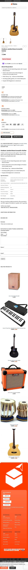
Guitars (15, 45)
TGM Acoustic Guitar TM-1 (14, 457)
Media (16, 535)
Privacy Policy (17, 520)
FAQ (15, 527)
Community (17, 541)
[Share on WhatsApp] (5, 139)
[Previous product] (26, 46)
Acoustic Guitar (5, 47)
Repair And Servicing (7, 528)
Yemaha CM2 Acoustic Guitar (14, 360)
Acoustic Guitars (9, 198)
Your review (4, 235)
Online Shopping (6, 517)
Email (2, 253)
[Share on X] (9, 139)
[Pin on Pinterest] (12, 139)
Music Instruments (9, 45)
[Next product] (23, 46)
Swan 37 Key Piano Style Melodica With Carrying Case (14, 328)
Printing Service (6, 522)
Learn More (17, 101)
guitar (22, 145)
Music (3, 45)
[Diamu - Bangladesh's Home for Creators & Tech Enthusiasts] (14, 4)
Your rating (4, 232)
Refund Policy (17, 524)
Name (2, 247)
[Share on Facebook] (7, 139)
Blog (16, 539)
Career (16, 537)
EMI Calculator (6, 132)
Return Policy (17, 522)
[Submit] (25, 7)
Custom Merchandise (7, 520)
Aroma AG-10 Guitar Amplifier (14, 392)
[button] (2, 4)
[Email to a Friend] (10, 139)
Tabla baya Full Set (14, 424)
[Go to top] (25, 568)
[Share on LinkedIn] (13, 139)
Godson (18, 145)
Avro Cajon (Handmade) (14, 296)
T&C (15, 517)
